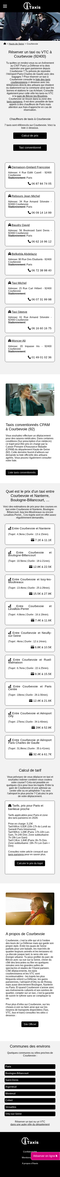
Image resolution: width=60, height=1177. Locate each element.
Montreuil (10, 1093)
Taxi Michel (19, 283)
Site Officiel (30, 1024)
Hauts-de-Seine (16, 44)
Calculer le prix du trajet (30, 863)
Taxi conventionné (30, 147)
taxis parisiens (14, 101)
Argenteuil (11, 1086)
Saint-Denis (11, 1080)
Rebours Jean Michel (26, 196)
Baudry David (21, 225)
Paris (8, 1066)
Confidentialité (30, 1151)
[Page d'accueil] (5, 44)
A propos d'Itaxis (30, 1163)
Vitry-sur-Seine (13, 1113)
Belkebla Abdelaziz (24, 254)
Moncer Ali (19, 340)
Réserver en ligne (44, 1155)
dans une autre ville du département (30, 1124)
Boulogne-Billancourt (16, 1073)
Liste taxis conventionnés (22, 472)
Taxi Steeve (19, 311)
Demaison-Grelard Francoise (31, 167)
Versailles (10, 1107)
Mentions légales (30, 1157)
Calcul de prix (30, 135)
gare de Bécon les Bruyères (32, 96)
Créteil (9, 1100)
